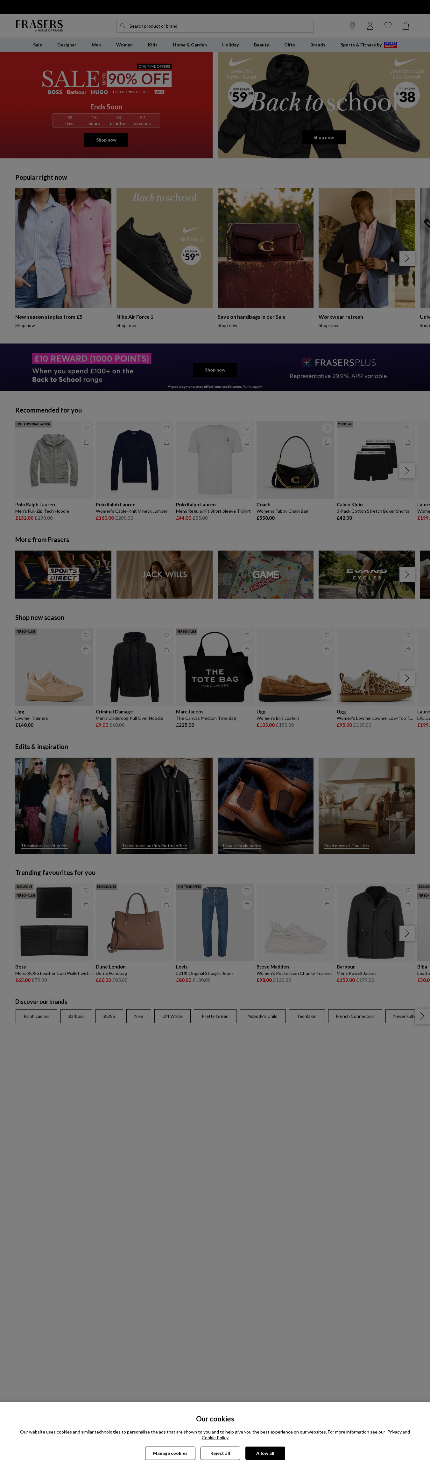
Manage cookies (170, 1453)
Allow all (265, 1453)
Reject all (220, 1453)
